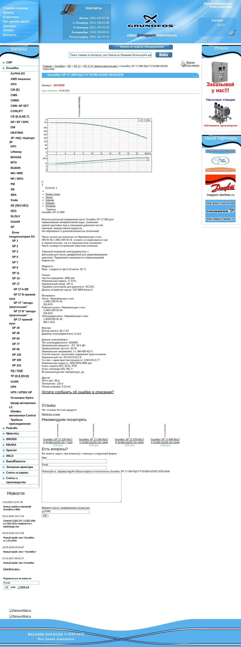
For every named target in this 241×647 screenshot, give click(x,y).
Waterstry (12, 433)
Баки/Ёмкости (15, 461)
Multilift (16, 167)
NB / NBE (17, 173)
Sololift (15, 221)
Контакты (9, 34)
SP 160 (16, 359)
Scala (14, 200)
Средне (50, 200)
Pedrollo (11, 428)
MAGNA (16, 157)
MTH (14, 162)
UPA (13, 386)
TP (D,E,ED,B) (20, 376)
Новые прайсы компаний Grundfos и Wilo (17, 508)
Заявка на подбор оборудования (142, 46)
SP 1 (15, 240)
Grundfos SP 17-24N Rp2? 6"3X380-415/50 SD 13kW (93, 441)
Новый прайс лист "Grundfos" (20, 552)
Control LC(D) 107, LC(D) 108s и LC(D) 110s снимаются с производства (19, 523)
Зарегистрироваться (217, 3)
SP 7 (15, 262)
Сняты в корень (17, 472)
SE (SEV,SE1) (19, 205)
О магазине (11, 16)
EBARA (11, 444)
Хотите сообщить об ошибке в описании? (78, 392)
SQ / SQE (17, 370)
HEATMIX (17, 132)
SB (12, 189)
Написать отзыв (51, 414)
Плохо (49, 197)
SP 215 (16, 365)
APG (14, 84)
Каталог (8, 12)
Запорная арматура (19, 467)
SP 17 (16, 283)
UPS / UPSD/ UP (21, 392)
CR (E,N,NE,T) (20, 116)
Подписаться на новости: (17, 578)
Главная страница (15, 8)
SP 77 (16, 344)
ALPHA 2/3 (18, 73)
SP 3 (15, 251)
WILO (10, 455)
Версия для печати (192, 64)
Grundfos (12, 68)
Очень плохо (53, 194)
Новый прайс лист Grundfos (18, 563)
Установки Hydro (22, 397)
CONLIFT (17, 111)
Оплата (8, 30)
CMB (14, 95)
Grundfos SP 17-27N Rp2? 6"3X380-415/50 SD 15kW (129, 441)
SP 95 (16, 349)
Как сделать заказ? (16, 21)
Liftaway (16, 151)
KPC (14, 146)
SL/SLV (15, 216)
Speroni (11, 450)
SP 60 (16, 338)
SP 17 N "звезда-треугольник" (100, 66)
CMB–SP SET (20, 105)
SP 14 (16, 278)
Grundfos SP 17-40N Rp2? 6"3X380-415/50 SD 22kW (165, 441)
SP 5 (15, 256)
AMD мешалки (21, 78)
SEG (14, 211)
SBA (14, 194)
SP (12, 227)
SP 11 (15, 273)
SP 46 (16, 333)
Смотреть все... (11, 569)
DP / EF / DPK (20, 122)
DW (13, 127)
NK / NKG (17, 178)
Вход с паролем (220, 6)
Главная (47, 66)
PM (13, 184)
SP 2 (15, 246)
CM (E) (15, 89)
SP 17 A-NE (21, 289)
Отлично (50, 205)
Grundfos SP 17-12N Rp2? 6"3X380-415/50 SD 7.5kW (57, 441)
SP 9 (15, 267)
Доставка (9, 25)
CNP (9, 62)
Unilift (14, 381)
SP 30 (16, 327)
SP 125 (16, 354)
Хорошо (50, 203)
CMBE (15, 100)
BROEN (11, 439)
